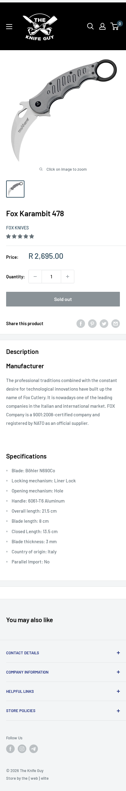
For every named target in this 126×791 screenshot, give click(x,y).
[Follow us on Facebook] (10, 749)
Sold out (63, 299)
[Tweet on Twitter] (104, 323)
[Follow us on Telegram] (33, 749)
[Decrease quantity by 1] (35, 276)
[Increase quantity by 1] (67, 276)
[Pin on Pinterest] (92, 323)
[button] (20, 236)
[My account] (102, 26)
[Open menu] (9, 26)
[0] (115, 26)
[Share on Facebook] (80, 323)
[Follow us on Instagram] (22, 749)
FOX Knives (17, 227)
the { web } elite (35, 778)
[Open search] (90, 26)
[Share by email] (115, 323)
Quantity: (15, 276)
